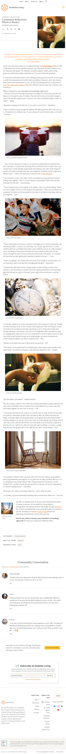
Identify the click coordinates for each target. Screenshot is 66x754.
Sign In (41, 1)
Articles (19, 545)
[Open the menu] (63, 7)
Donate (58, 696)
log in (7, 567)
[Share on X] (15, 29)
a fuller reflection (46, 174)
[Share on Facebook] (7, 29)
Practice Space (47, 66)
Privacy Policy (59, 752)
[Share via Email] (19, 29)
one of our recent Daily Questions (14, 85)
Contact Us (34, 1)
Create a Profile (14, 567)
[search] (45, 1)
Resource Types (9, 545)
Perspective (20, 540)
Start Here (35, 703)
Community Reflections (11, 17)
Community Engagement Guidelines (45, 752)
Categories (7, 536)
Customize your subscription (33, 679)
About (27, 1)
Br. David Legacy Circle (47, 710)
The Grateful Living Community (10, 25)
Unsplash (57, 507)
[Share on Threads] (11, 29)
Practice (36, 709)
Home (21, 1)
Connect (36, 712)
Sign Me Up (50, 675)
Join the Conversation (52, 648)
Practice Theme (9, 540)
